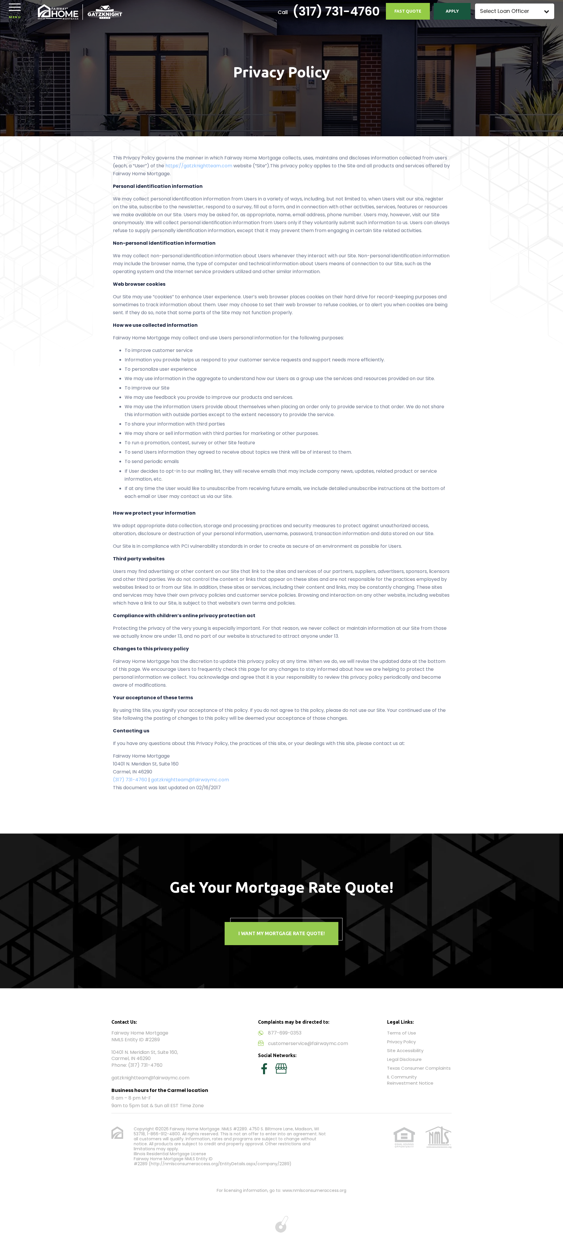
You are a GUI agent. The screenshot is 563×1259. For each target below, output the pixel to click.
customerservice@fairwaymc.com (308, 1043)
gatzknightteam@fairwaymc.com (190, 779)
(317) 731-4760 (336, 11)
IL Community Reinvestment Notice (410, 1080)
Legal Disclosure (404, 1059)
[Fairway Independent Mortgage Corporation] (80, 12)
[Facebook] (264, 1069)
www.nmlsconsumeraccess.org (314, 1190)
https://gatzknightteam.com (198, 165)
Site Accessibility (405, 1050)
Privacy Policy (401, 1042)
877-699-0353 (284, 1033)
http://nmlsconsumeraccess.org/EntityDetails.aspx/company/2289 (220, 1164)
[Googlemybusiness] (281, 1069)
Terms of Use (401, 1033)
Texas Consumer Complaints (419, 1068)
